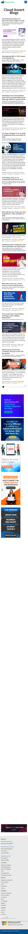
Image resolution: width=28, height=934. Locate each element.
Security (2, 888)
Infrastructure (4, 886)
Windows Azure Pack (6, 856)
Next (21, 386)
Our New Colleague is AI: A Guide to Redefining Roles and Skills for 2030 (13, 135)
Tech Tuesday (4, 901)
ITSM (2, 871)
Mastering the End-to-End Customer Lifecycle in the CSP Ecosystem (12, 351)
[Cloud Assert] (7, 2)
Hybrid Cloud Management (7, 843)
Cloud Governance (5, 873)
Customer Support (5, 895)
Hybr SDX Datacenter (6, 841)
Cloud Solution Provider (6, 875)
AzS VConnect (4, 850)
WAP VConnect (4, 858)
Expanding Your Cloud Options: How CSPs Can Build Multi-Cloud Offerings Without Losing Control (13, 97)
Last (24, 386)
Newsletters (3, 905)
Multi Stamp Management (7, 848)
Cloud (2, 884)
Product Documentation (6, 893)
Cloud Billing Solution (5, 867)
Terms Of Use (5, 932)
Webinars (3, 903)
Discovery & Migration (6, 869)
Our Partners (4, 897)
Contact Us (3, 914)
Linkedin (7, 917)
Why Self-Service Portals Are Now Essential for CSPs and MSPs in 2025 (14, 214)
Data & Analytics (4, 882)
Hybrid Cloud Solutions (6, 865)
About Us (3, 910)
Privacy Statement (14, 932)
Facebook (2, 917)
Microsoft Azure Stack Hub (7, 846)
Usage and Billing (5, 852)
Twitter (5, 917)
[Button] (25, 2)
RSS (26, 385)
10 (18, 386)
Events (2, 899)
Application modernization (7, 880)
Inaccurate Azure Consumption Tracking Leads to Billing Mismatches (13, 315)
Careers (2, 912)
